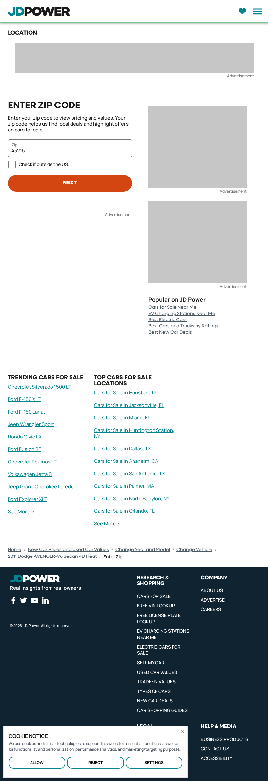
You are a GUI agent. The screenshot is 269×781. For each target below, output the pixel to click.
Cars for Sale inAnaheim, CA (126, 461)
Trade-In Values (156, 681)
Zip (14, 145)
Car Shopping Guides (162, 710)
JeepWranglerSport (31, 424)
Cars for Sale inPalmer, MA (124, 486)
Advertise (213, 600)
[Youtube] (34, 600)
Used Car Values (157, 672)
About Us (212, 590)
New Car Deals (155, 701)
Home (14, 549)
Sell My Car (150, 662)
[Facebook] (13, 600)
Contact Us (215, 749)
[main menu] (256, 11)
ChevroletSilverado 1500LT (39, 386)
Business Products (224, 739)
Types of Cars (154, 691)
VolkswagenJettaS (30, 474)
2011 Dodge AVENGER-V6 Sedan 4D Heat (52, 556)
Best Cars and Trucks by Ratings (183, 326)
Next (70, 183)
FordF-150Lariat (26, 411)
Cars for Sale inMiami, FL (122, 417)
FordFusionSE (24, 449)
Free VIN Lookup (156, 606)
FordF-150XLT (24, 399)
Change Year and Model (142, 549)
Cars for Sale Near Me (172, 307)
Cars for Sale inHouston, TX (125, 392)
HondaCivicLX (25, 436)
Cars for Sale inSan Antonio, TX (129, 473)
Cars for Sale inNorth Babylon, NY (131, 498)
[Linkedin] (45, 600)
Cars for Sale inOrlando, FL (124, 511)
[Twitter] (23, 600)
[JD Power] (35, 578)
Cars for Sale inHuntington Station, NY (134, 433)
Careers (211, 609)
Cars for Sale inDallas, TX (122, 448)
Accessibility (216, 758)
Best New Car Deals (170, 332)
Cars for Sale (154, 596)
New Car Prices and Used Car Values (68, 549)
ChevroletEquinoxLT (32, 461)
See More (19, 512)
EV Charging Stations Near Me (181, 313)
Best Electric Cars (167, 320)
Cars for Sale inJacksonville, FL (129, 405)
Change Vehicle (194, 549)
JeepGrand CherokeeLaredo (41, 486)
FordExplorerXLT (27, 499)
